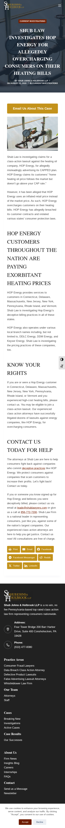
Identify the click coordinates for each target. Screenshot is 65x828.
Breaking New (12, 718)
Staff (6, 700)
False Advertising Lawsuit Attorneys (25, 678)
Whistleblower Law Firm (18, 683)
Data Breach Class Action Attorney (24, 670)
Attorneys (9, 695)
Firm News (10, 758)
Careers (8, 767)
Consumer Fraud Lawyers (19, 665)
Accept (25, 822)
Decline (39, 822)
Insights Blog (11, 763)
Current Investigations (32, 21)
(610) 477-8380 (23, 647)
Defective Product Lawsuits (20, 674)
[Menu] (59, 5)
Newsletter (10, 793)
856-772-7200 (29, 512)
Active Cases (12, 727)
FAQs (7, 776)
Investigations (12, 723)
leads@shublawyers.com (32, 507)
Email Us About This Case (32, 108)
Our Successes (13, 740)
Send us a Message (15, 788)
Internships (10, 772)
